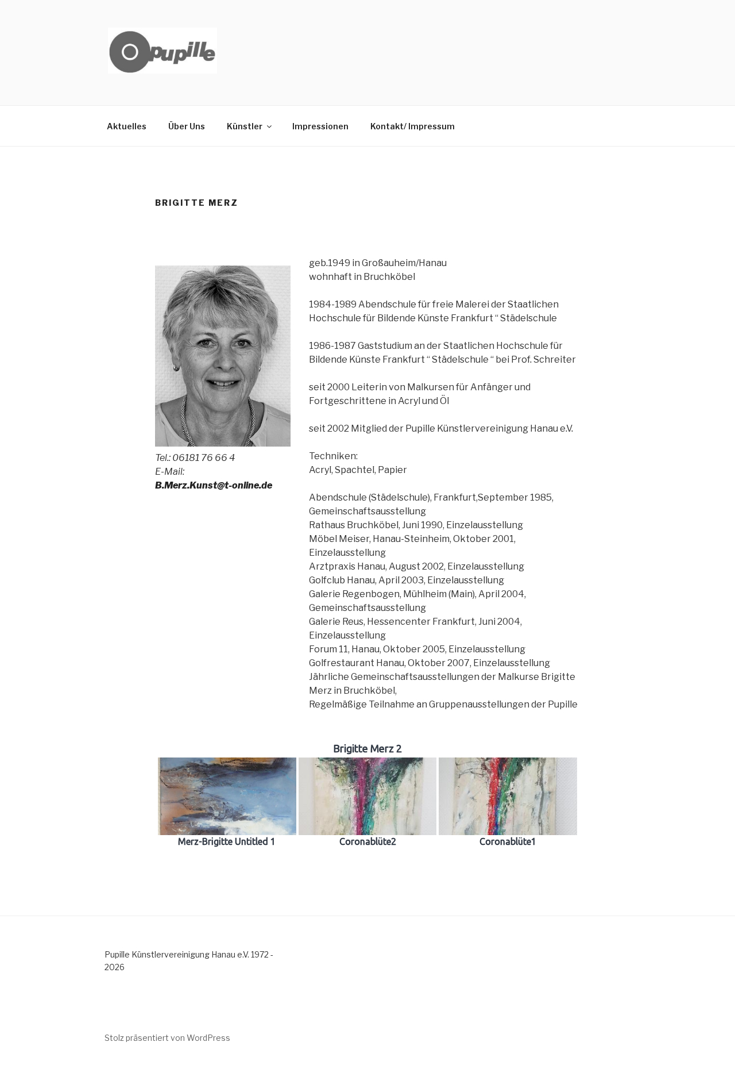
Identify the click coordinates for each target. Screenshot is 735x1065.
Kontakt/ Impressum (412, 126)
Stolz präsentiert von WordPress (167, 1038)
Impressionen (320, 126)
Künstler (244, 126)
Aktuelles (126, 126)
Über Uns (186, 126)
